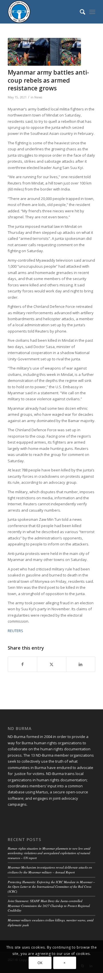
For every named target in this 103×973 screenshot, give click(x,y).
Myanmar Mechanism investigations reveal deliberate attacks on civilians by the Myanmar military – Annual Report (50, 869)
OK (40, 962)
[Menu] (92, 12)
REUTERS (15, 630)
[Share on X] (51, 664)
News (38, 97)
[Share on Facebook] (22, 664)
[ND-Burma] (43, 11)
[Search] (79, 11)
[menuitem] (79, 11)
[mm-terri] (44, 52)
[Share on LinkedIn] (80, 664)
